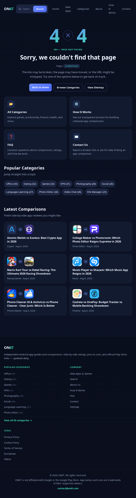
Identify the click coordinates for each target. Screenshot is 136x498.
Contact (126, 8)
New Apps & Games (81, 373)
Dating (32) (30, 183)
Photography (13, 395)
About (99, 8)
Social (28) (107, 183)
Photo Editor (13, 412)
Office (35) (12, 183)
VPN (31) (65, 183)
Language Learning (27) (19, 191)
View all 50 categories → (18, 420)
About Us (75, 384)
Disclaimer (10, 453)
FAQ (72, 395)
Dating (10, 379)
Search (40, 9)
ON (9, 8)
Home (55, 8)
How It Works (112, 8)
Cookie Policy (11, 442)
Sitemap (74, 406)
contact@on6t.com (68, 488)
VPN (8, 390)
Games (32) (48, 183)
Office (9, 373)
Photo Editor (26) (48, 191)
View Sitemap (96, 87)
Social (9, 401)
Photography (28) (86, 183)
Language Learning (17, 406)
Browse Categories (68, 87)
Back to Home (40, 87)
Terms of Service (13, 448)
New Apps (68, 8)
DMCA (7, 459)
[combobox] (27, 9)
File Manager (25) (96, 191)
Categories (83, 8)
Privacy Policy (11, 437)
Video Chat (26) (72, 191)
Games (10, 384)
